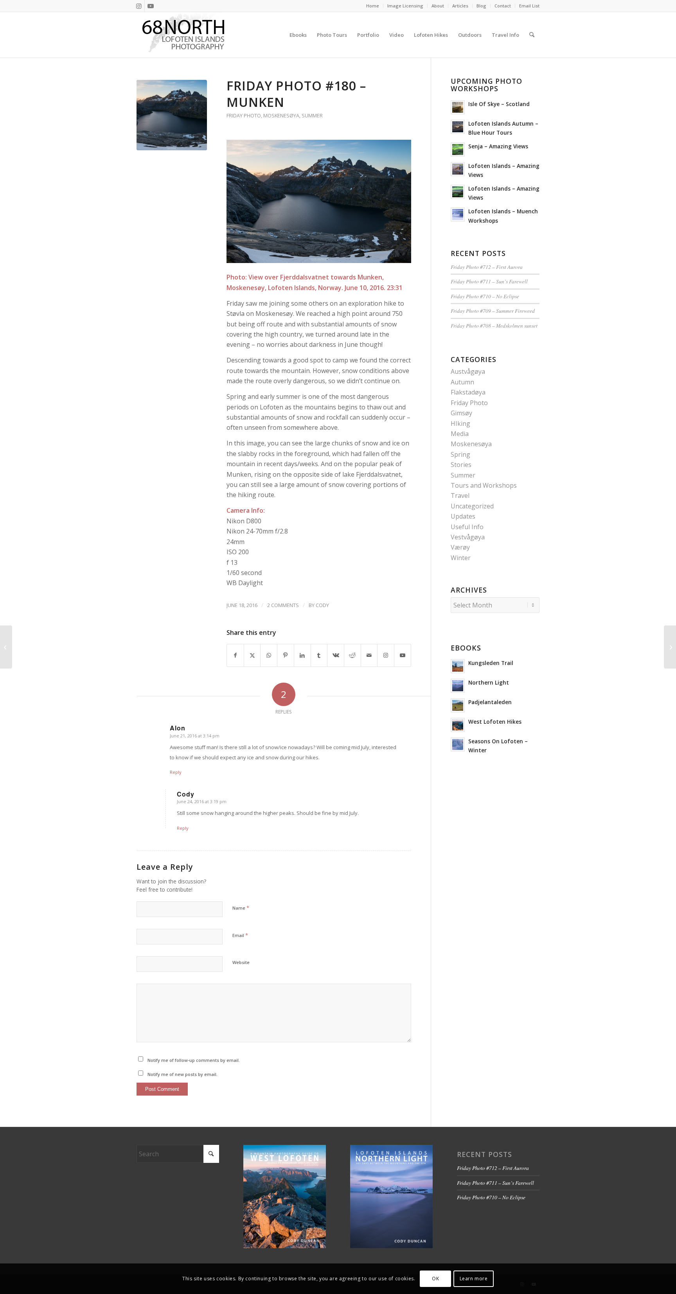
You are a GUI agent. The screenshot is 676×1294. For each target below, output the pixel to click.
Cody (322, 605)
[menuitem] (372, 6)
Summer (312, 115)
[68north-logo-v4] (183, 35)
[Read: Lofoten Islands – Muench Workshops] (458, 214)
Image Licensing (405, 6)
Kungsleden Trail (490, 663)
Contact (502, 6)
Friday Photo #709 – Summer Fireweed (493, 310)
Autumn (462, 382)
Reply (176, 772)
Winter (461, 557)
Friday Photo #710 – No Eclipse (485, 296)
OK (435, 1278)
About (437, 6)
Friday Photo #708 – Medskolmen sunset (494, 325)
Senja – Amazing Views (498, 146)
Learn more (474, 1278)
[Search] (531, 35)
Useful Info (467, 527)
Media (460, 433)
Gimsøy (461, 413)
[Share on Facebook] (235, 655)
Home (372, 6)
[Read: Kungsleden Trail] (458, 666)
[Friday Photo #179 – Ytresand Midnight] (6, 647)
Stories (461, 464)
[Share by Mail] (369, 655)
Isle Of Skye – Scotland (499, 104)
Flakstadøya (468, 392)
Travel (460, 495)
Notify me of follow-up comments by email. (193, 1060)
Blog (481, 6)
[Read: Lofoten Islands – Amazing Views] (458, 169)
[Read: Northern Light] (458, 686)
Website (241, 962)
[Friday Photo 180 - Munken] (172, 115)
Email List (529, 6)
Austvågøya (468, 371)
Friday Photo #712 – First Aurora (487, 266)
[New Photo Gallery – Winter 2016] (670, 647)
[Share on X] (252, 655)
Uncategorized (472, 506)
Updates (463, 516)
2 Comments (283, 605)
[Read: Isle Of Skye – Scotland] (458, 107)
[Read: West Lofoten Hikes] (458, 725)
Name (240, 907)
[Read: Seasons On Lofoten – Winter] (458, 744)
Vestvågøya (468, 537)
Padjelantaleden (490, 702)
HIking (460, 423)
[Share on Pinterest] (285, 655)
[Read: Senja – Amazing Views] (458, 149)
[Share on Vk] (335, 655)
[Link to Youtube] (150, 6)
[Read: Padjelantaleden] (458, 705)
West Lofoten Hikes (494, 721)
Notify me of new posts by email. (182, 1074)
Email (240, 935)
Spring (460, 454)
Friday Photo (244, 115)
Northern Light (488, 682)
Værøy (460, 547)
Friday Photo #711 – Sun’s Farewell (489, 281)
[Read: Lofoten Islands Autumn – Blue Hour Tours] (458, 127)
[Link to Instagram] (138, 6)
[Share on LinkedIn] (302, 655)
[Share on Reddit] (352, 655)
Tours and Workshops (484, 485)
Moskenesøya (281, 115)
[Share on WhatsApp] (269, 655)
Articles (460, 6)
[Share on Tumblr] (319, 655)
